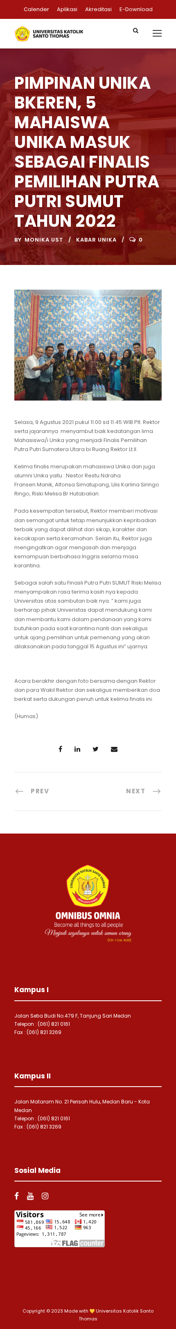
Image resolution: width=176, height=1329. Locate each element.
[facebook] (16, 1196)
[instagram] (45, 1196)
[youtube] (30, 1196)
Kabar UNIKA (96, 240)
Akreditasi (98, 9)
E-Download (136, 9)
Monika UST (44, 240)
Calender (36, 9)
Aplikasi (67, 9)
